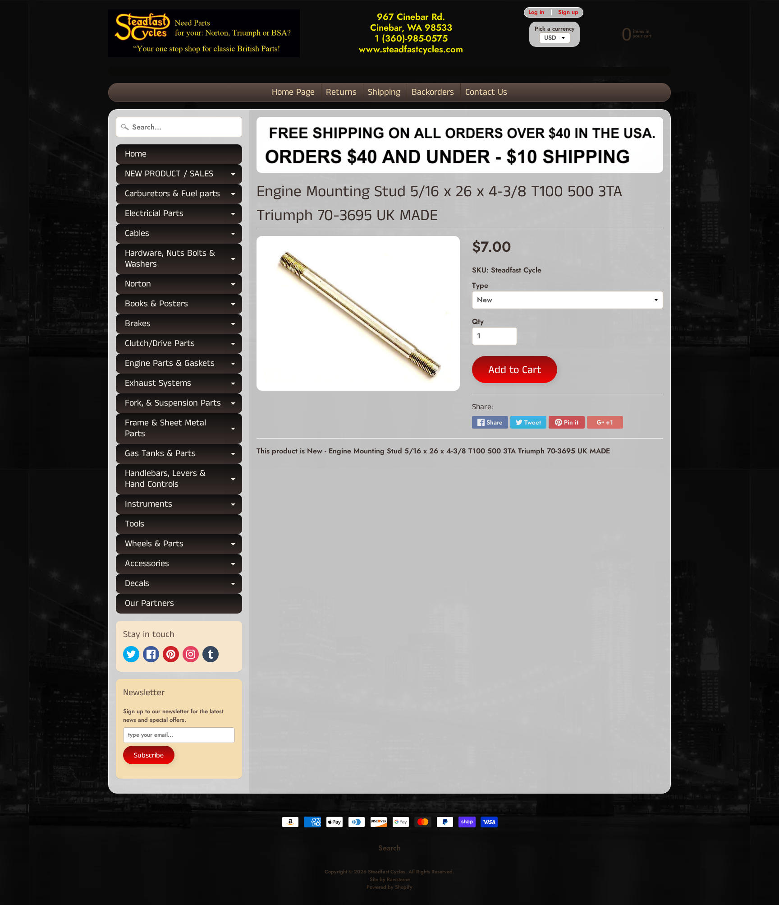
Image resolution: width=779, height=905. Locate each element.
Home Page (293, 92)
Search (389, 848)
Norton (183, 285)
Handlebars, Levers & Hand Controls (183, 479)
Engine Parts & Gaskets (183, 365)
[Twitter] (131, 654)
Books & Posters (183, 305)
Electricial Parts (183, 215)
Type (480, 285)
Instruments (183, 506)
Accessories (183, 565)
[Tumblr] (210, 654)
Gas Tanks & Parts (183, 455)
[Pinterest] (171, 654)
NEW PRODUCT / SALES (183, 175)
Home (136, 154)
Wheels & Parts (183, 545)
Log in (536, 12)
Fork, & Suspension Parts (183, 405)
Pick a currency (554, 28)
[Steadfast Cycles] (204, 33)
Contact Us (486, 92)
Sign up (568, 12)
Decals (183, 585)
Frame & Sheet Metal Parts (183, 429)
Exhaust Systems (183, 385)
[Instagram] (191, 654)
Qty (478, 321)
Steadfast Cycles (386, 871)
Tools (134, 524)
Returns (341, 92)
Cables (183, 235)
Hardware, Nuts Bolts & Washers (183, 259)
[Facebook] (151, 654)
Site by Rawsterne (390, 879)
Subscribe (149, 755)
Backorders (433, 92)
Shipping (384, 92)
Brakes (183, 325)
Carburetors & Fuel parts (183, 195)
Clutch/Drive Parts (183, 345)
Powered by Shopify (389, 887)
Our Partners (149, 603)
